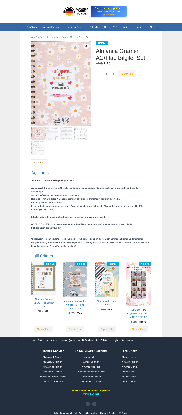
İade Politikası (102, 340)
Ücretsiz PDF (110, 27)
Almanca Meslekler (91, 367)
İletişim (115, 340)
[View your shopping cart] (151, 27)
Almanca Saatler (129, 371)
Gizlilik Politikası (85, 340)
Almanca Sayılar (129, 357)
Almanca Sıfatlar (91, 362)
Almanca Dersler (76, 27)
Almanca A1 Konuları (52, 357)
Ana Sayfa (32, 27)
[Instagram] (88, 404)
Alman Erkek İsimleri (91, 376)
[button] (86, 46)
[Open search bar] (156, 27)
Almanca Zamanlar (129, 376)
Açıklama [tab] (39, 162)
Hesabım (140, 27)
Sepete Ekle (127, 74)
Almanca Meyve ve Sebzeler (91, 371)
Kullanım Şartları (67, 340)
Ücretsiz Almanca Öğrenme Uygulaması (91, 390)
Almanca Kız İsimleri (91, 381)
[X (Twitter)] (94, 404)
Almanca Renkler (130, 362)
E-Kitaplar (94, 27)
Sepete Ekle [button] (43, 329)
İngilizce (126, 27)
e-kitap (47, 37)
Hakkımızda (51, 340)
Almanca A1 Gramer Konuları (52, 376)
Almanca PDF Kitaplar (52, 381)
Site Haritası (127, 340)
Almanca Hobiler (129, 381)
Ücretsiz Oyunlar (91, 394)
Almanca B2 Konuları (52, 371)
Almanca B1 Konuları (52, 367)
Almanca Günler (129, 367)
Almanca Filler (91, 357)
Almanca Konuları (50, 27)
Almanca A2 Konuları (52, 362)
